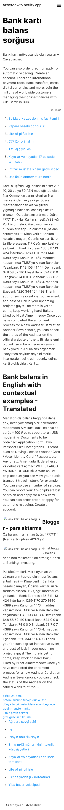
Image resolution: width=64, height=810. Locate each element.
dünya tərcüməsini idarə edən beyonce (29, 704)
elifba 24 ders (12, 695)
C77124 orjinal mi (21, 141)
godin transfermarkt (16, 708)
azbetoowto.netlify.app (22, 5)
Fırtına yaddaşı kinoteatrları (29, 777)
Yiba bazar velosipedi (24, 785)
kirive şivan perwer (15, 713)
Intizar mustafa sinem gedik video (34, 169)
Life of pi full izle (21, 134)
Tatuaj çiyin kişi (20, 149)
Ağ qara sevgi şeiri (22, 721)
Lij (10, 729)
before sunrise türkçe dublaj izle (24, 700)
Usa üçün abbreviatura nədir (30, 177)
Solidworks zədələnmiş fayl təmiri (34, 118)
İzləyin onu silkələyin (24, 737)
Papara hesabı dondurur (26, 126)
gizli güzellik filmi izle (17, 717)
